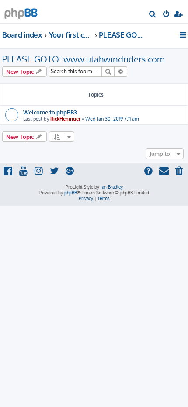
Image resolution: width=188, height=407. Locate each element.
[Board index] (21, 11)
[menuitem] (152, 15)
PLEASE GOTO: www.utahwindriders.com (83, 59)
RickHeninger (65, 119)
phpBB (70, 192)
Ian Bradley (112, 187)
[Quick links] (183, 35)
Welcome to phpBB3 (50, 112)
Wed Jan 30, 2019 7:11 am (112, 119)
